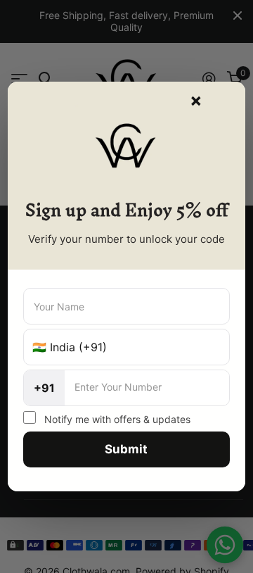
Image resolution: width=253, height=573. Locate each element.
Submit (126, 449)
